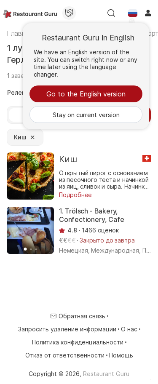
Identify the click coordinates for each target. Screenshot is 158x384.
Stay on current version (86, 115)
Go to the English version (86, 94)
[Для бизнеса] (69, 13)
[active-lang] (132, 13)
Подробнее (75, 194)
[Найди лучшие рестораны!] (30, 13)
